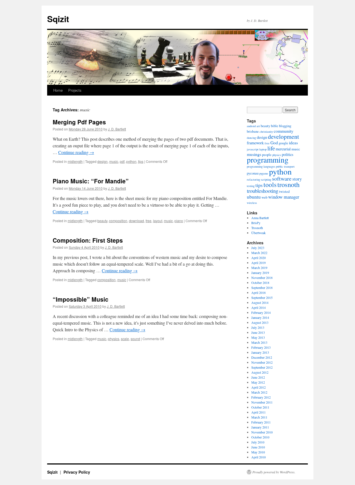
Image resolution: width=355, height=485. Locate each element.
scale (125, 338)
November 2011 (262, 402)
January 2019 (260, 272)
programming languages (261, 166)
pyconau (252, 173)
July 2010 (257, 442)
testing (251, 186)
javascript (252, 149)
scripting (266, 179)
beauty (102, 220)
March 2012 (259, 392)
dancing (251, 138)
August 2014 (259, 302)
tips (140, 161)
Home (58, 90)
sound (135, 338)
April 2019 (258, 262)
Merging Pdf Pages (79, 122)
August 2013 (259, 322)
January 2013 (260, 352)
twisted (284, 191)
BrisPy (255, 222)
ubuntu (254, 196)
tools (270, 184)
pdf (122, 161)
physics (113, 338)
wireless (252, 203)
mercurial (283, 149)
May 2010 (258, 452)
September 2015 (262, 297)
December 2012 (261, 357)
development (283, 136)
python (131, 161)
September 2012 (262, 367)
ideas (293, 142)
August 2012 (259, 372)
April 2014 (258, 307)
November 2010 (262, 432)
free (148, 220)
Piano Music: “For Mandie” (91, 181)
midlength (75, 161)
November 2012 (262, 362)
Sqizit (58, 19)
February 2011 (261, 422)
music (113, 161)
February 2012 (261, 397)
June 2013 (258, 332)
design (102, 161)
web (264, 197)
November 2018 (262, 277)
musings (254, 154)
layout (157, 220)
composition (118, 220)
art (258, 126)
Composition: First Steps (88, 240)
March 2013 (259, 342)
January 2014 (260, 317)
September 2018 (262, 287)
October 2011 (260, 407)
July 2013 (257, 327)
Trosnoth (257, 227)
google (283, 143)
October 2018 (260, 282)
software (281, 178)
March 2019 (259, 267)
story (297, 179)
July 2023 (257, 247)
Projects (75, 90)
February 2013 (261, 347)
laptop (263, 149)
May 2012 (258, 382)
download (136, 220)
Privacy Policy (77, 472)
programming (267, 160)
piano (178, 220)
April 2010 (258, 457)
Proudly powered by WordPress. (273, 472)
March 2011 (259, 417)
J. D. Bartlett (117, 129)
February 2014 (261, 312)
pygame (263, 173)
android (251, 126)
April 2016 (258, 292)
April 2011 (258, 412)
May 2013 (258, 337)
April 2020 (258, 257)
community (283, 131)
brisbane (253, 131)
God (274, 142)
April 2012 (258, 387)
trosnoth (288, 184)
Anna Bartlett (260, 217)
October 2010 (260, 437)
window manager (283, 197)
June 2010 (258, 447)
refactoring (253, 179)
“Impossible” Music (80, 299)
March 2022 (259, 252)
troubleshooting (262, 190)
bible (274, 126)
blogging (285, 126)
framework (255, 142)
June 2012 (258, 377)
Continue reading (76, 152)
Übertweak (258, 232)
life (271, 148)
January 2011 (260, 427)
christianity (266, 132)
